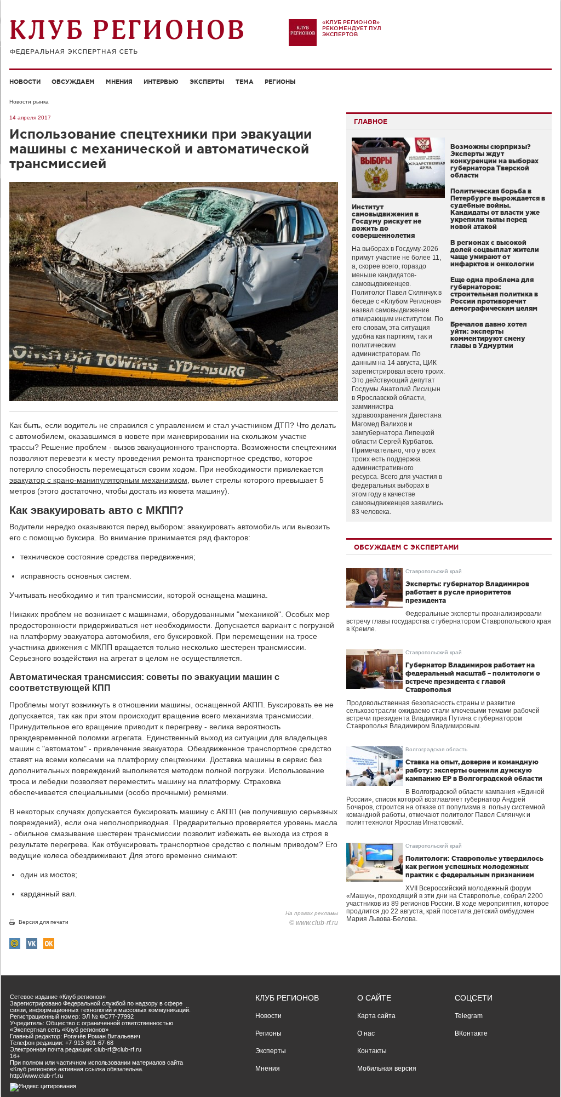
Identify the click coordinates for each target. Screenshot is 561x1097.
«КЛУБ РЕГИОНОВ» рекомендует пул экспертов (351, 28)
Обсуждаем (73, 81)
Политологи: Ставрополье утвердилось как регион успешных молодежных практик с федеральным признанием (474, 866)
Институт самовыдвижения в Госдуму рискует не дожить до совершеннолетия (386, 221)
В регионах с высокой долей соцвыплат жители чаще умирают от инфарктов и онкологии (494, 253)
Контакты (372, 1051)
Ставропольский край (433, 571)
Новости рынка (29, 102)
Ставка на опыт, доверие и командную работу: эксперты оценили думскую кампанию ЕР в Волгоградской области (473, 770)
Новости (25, 81)
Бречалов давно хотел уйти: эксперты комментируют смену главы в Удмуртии (488, 335)
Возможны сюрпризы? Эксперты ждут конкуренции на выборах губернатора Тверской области (494, 161)
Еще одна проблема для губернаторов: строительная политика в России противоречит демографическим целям (494, 294)
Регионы (280, 81)
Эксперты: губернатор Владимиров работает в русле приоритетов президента (467, 592)
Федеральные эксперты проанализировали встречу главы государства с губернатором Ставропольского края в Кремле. (448, 621)
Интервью (161, 81)
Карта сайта (376, 1016)
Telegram (469, 1016)
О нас (366, 1033)
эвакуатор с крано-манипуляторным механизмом (98, 480)
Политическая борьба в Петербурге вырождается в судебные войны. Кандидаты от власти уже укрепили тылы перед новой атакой (497, 208)
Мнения (119, 81)
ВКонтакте (471, 1033)
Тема (245, 81)
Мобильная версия (386, 1068)
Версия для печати (43, 922)
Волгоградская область (436, 749)
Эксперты (207, 81)
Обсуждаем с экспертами (406, 547)
